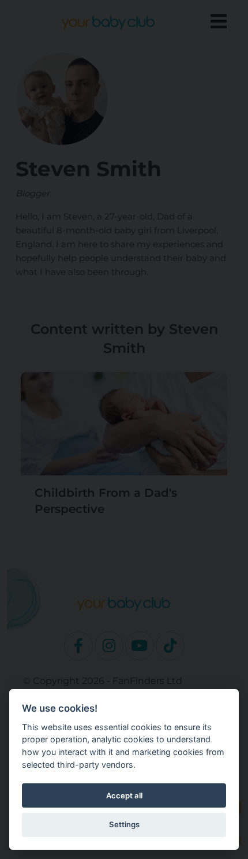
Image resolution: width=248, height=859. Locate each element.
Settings (124, 824)
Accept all (124, 795)
